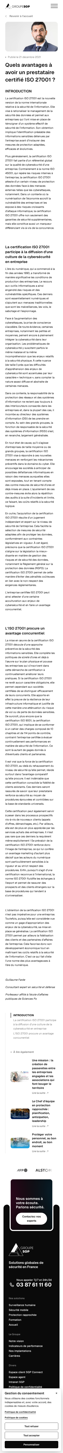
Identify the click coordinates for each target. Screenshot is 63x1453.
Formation (15, 1319)
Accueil (13, 1324)
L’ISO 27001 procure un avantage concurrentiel (33, 1035)
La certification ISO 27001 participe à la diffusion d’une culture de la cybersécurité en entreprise (34, 1024)
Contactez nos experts (31, 1218)
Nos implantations (20, 1351)
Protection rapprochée (23, 1315)
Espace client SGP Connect (26, 1372)
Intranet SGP (16, 1382)
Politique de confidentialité (25, 1387)
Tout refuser (31, 1426)
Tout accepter (31, 1435)
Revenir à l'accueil (21, 16)
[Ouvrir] (54, 6)
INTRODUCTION (23, 1015)
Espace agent (17, 1377)
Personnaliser (31, 1444)
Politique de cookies (16, 1417)
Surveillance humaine (22, 1305)
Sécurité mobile (18, 1310)
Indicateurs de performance (26, 1346)
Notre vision (16, 1341)
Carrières (14, 1355)
